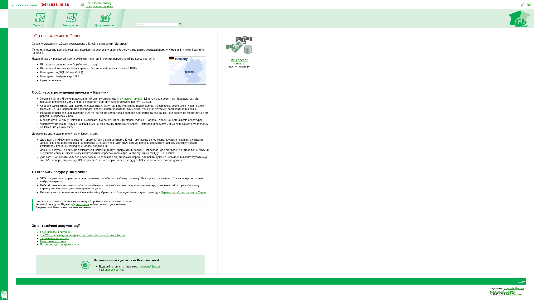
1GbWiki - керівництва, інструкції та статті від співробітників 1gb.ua (82, 235)
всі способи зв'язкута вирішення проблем (99, 4)
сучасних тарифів (131, 98)
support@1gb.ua (150, 266)
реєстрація (82, 204)
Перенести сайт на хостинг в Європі (183, 192)
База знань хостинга (53, 241)
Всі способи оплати (239, 61)
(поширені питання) (55, 232)
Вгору (521, 281)
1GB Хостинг (514, 294)
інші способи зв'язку (111, 269)
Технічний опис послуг (54, 238)
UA (522, 4)
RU (529, 4)
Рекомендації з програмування (59, 244)
